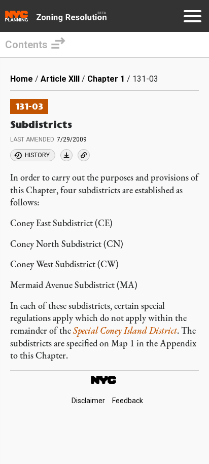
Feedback (127, 401)
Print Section (66, 155)
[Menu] (192, 18)
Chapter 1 (106, 79)
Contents (26, 45)
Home (21, 79)
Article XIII (60, 79)
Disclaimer (88, 401)
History (37, 155)
